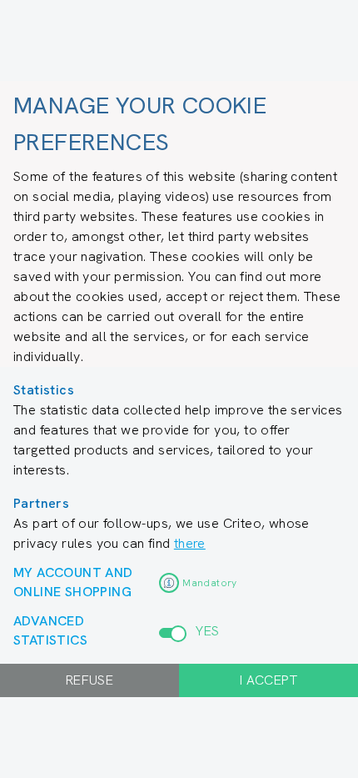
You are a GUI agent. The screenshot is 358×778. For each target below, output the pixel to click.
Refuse (89, 680)
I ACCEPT (268, 680)
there (190, 543)
